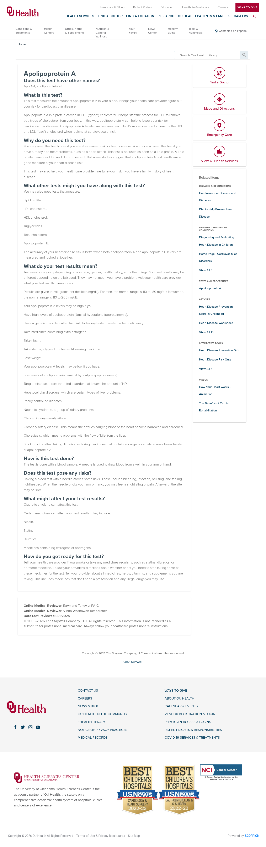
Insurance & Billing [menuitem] (112, 7)
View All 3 (205, 270)
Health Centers (49, 30)
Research (166, 16)
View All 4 (205, 369)
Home (22, 44)
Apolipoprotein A (210, 288)
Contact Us (88, 691)
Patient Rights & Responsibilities (193, 730)
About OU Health (179, 699)
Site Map (134, 836)
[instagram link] (30, 727)
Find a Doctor (110, 16)
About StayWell (132, 662)
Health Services (80, 16)
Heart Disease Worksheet (216, 323)
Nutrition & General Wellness (102, 32)
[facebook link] (15, 727)
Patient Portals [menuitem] (142, 7)
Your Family (133, 30)
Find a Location (140, 16)
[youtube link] (38, 727)
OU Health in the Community (102, 714)
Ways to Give (176, 691)
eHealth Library (92, 722)
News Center (152, 30)
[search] (207, 55)
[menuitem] (254, 18)
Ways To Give (247, 7)
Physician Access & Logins (188, 722)
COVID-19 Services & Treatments (192, 738)
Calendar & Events (181, 706)
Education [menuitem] (167, 7)
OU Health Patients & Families (204, 16)
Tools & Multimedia (195, 30)
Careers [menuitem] (223, 7)
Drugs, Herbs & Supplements (75, 30)
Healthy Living (173, 30)
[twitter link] (23, 727)
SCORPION (252, 836)
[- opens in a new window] (47, 777)
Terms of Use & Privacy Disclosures (100, 836)
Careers (241, 16)
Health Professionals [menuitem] (195, 7)
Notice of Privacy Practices (102, 730)
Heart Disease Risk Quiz (215, 359)
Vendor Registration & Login (190, 714)
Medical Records (93, 738)
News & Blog (88, 706)
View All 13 (206, 332)
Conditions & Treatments (24, 30)
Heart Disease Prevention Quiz (219, 350)
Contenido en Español (233, 31)
